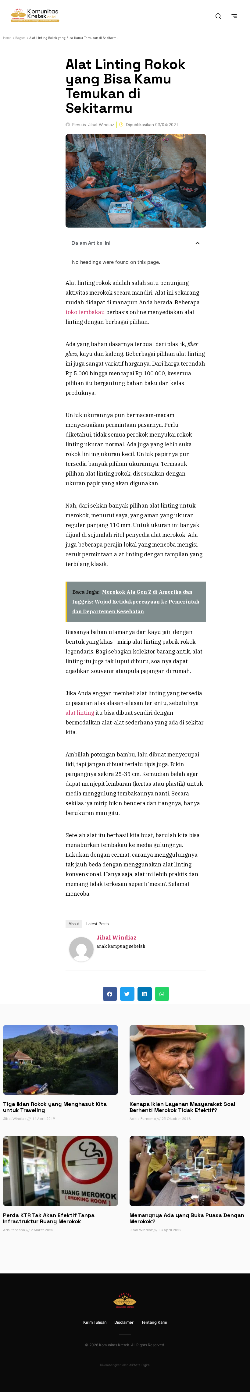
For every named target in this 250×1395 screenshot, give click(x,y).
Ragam (20, 38)
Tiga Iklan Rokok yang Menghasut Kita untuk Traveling (55, 1107)
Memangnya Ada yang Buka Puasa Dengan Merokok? (187, 1218)
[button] (197, 243)
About (74, 924)
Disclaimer (124, 1322)
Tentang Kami (154, 1322)
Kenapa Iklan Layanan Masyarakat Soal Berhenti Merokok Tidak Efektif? (182, 1107)
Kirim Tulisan (95, 1322)
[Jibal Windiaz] (81, 959)
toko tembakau (85, 312)
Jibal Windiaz (117, 937)
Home (7, 38)
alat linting (80, 712)
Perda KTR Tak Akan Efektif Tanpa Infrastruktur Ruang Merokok (49, 1218)
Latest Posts (97, 924)
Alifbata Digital (139, 1365)
